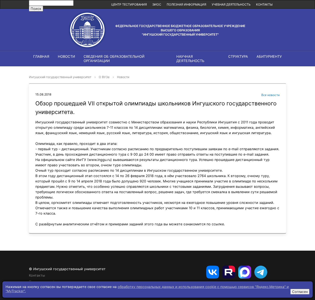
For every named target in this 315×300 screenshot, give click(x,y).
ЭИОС (156, 4)
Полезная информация (186, 4)
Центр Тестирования (129, 4)
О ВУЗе (104, 77)
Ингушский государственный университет (60, 77)
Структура (238, 56)
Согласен (300, 291)
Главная (41, 56)
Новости (66, 56)
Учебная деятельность (231, 4)
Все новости (270, 95)
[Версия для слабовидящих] (280, 4)
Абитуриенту (269, 56)
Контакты (264, 4)
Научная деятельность (190, 58)
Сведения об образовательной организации (114, 58)
